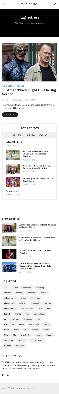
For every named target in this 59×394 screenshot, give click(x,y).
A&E (5, 288)
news (16, 330)
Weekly (43, 135)
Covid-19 (47, 303)
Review (46, 330)
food (48, 309)
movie (21, 325)
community (34, 303)
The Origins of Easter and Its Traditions (38, 179)
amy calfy (40, 288)
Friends (18, 314)
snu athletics (26, 335)
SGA (6, 335)
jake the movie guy (11, 319)
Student (49, 335)
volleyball (20, 346)
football (7, 314)
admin (7, 100)
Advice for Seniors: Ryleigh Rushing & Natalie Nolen (37, 167)
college (22, 303)
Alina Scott (27, 288)
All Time (16, 135)
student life (8, 340)
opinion (35, 330)
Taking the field (14, 142)
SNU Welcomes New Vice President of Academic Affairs (35, 154)
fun (27, 314)
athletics (7, 293)
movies (47, 325)
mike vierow (9, 325)
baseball (19, 293)
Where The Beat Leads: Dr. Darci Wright (36, 251)
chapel (23, 298)
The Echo (29, 4)
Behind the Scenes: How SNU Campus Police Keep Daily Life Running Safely (35, 266)
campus (44, 293)
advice (15, 288)
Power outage (13, 191)
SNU (14, 335)
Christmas (35, 298)
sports (38, 335)
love (38, 319)
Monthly (30, 135)
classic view (9, 303)
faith (40, 309)
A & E (4, 86)
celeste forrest (10, 298)
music (6, 330)
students (21, 340)
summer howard (37, 340)
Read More (10, 115)
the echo (7, 346)
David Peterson (27, 309)
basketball (32, 293)
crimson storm (10, 309)
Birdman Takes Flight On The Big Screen (29, 92)
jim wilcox (28, 319)
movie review (34, 325)
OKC (25, 330)
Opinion (11, 86)
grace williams (39, 314)
